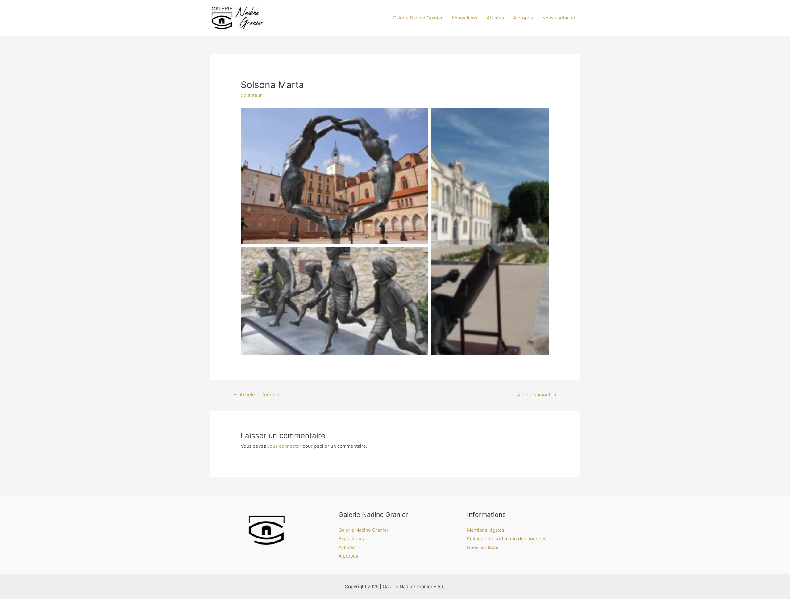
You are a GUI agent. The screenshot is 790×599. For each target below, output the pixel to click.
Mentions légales (485, 530)
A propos (523, 18)
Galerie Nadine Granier (418, 18)
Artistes (495, 18)
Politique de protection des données (507, 539)
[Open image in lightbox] (334, 176)
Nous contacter (559, 18)
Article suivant (537, 395)
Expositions (464, 18)
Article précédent (256, 395)
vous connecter (284, 446)
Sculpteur (251, 95)
